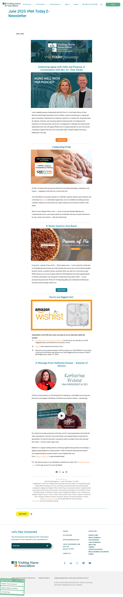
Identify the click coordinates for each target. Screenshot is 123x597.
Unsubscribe (36, 501)
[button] (101, 4)
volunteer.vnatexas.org (42, 456)
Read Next (23, 514)
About (67, 4)
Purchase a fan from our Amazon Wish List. (49, 340)
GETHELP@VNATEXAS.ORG (71, 540)
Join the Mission (55, 4)
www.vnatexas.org (49, 499)
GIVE (113, 5)
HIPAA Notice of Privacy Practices (23, 578)
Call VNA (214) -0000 (90, 4)
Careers (76, 4)
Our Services (27, 4)
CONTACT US (67, 553)
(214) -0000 (67, 535)
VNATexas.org (62, 479)
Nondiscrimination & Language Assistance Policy (71, 578)
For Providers (40, 4)
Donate (37, 346)
